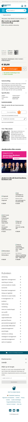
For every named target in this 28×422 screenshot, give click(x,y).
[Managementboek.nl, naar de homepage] (6, 6)
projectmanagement (7, 328)
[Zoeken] (25, 10)
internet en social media (9, 296)
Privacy (22, 397)
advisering (5, 277)
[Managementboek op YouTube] (14, 410)
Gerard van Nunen (19, 18)
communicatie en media (8, 285)
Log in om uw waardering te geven (10, 115)
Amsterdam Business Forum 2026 (11, 156)
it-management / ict (7, 298)
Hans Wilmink (11, 18)
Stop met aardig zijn (20, 227)
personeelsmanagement (9, 323)
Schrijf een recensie (8, 119)
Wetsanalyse (5, 255)
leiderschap (5, 304)
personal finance (6, 320)
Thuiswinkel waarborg (14, 395)
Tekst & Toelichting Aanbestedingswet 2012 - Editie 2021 (21, 256)
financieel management (8, 290)
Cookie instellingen (16, 400)
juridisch (4, 301)
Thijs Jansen (4, 18)
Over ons (19, 404)
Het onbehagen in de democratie (20, 201)
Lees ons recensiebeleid (7, 122)
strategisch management (9, 336)
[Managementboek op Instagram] (18, 410)
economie (4, 287)
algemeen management (9, 279)
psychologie (5, 331)
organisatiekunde (7, 317)
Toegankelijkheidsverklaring (13, 402)
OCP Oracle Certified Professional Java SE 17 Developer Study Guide (6, 228)
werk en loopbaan (7, 342)
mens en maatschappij (8, 309)
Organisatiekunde (7, 15)
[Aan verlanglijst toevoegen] (24, 69)
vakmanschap (15, 97)
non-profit (4, 312)
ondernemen (5, 315)
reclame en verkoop (7, 334)
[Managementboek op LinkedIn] (10, 410)
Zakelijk (4, 362)
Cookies (8, 400)
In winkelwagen (12, 69)
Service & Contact (11, 404)
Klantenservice (6, 359)
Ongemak (4, 200)
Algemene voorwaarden (8, 397)
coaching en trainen (7, 282)
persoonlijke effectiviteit (8, 325)
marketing (4, 306)
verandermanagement (8, 339)
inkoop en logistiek (7, 293)
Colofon (18, 397)
